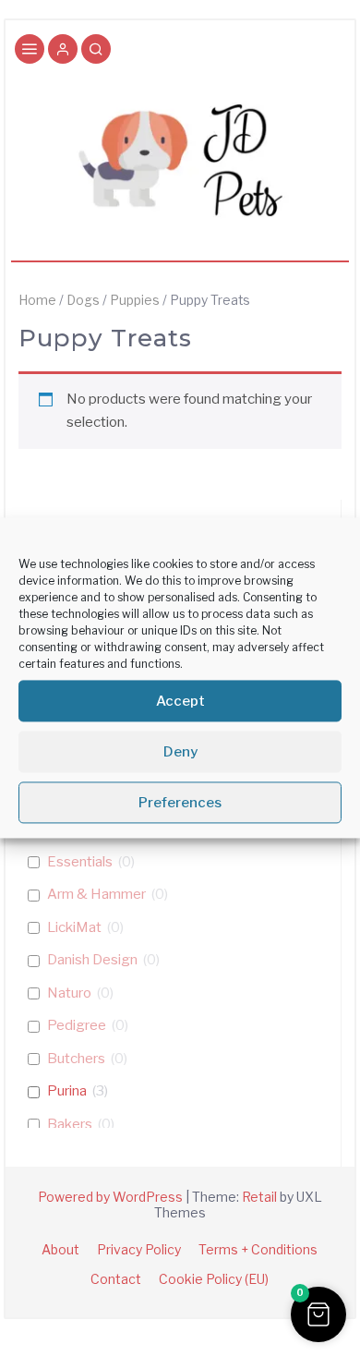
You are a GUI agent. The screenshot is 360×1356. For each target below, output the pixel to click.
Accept (180, 701)
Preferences (180, 802)
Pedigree (76, 1025)
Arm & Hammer (96, 894)
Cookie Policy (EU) (214, 1279)
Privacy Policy (139, 1249)
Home (37, 300)
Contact (115, 1279)
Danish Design (92, 959)
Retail (259, 1197)
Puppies (135, 300)
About (60, 1249)
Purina (67, 1091)
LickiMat (74, 927)
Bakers (69, 1124)
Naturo (69, 993)
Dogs (83, 300)
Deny (180, 752)
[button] (63, 50)
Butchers (76, 1058)
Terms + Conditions (258, 1249)
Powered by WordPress (110, 1197)
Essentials (80, 862)
